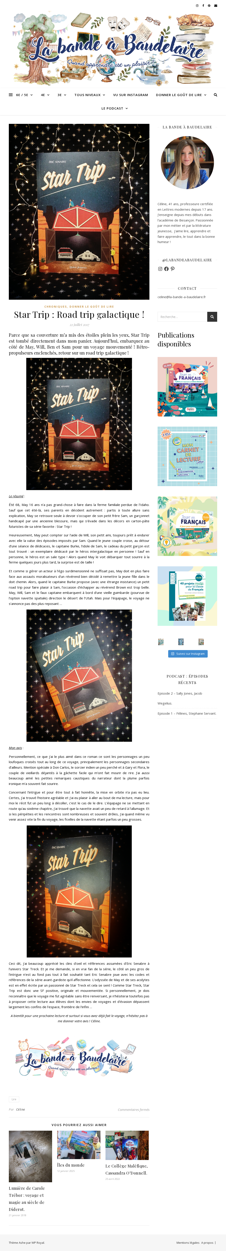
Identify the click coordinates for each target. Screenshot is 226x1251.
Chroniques (55, 307)
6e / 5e (22, 95)
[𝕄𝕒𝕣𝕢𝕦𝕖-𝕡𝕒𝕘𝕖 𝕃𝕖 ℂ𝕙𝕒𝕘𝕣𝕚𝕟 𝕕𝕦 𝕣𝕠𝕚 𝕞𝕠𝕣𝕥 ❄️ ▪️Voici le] (181, 642)
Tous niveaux (87, 95)
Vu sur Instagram (130, 95)
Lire (14, 1099)
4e (43, 95)
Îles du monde (71, 1165)
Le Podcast (112, 108)
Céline (20, 1109)
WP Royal (38, 1243)
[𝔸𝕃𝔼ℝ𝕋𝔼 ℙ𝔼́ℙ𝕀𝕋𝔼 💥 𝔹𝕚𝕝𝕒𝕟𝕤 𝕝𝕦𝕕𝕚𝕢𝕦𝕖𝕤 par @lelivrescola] (201, 642)
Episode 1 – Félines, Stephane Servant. (187, 713)
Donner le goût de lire (179, 95)
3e (60, 95)
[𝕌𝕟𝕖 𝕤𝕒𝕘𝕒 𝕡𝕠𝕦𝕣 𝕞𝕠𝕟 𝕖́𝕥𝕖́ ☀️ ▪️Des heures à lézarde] (161, 642)
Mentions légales (188, 1243)
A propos (207, 1243)
